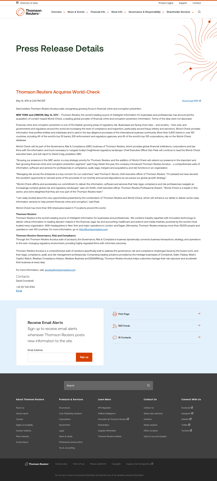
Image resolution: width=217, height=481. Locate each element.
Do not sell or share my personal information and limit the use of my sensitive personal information (99, 475)
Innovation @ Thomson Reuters (112, 419)
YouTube (185, 430)
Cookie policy (61, 464)
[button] (58, 12)
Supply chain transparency (138, 464)
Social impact (22, 442)
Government (64, 425)
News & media (65, 436)
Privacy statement (98, 464)
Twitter (184, 425)
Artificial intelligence (107, 413)
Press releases (22, 436)
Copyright (116, 464)
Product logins (166, 3)
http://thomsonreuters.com (93, 229)
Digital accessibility (24, 425)
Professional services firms (70, 442)
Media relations (150, 425)
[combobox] (104, 385)
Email (19, 290)
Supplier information (107, 430)
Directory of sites (29, 3)
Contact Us (149, 408)
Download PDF (190, 101)
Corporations (65, 419)
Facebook (185, 408)
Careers (19, 419)
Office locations (151, 430)
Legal (61, 430)
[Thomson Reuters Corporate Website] (37, 464)
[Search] (199, 11)
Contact (197, 3)
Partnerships (103, 425)
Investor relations (23, 430)
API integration (104, 408)
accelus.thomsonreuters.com (60, 270)
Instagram (185, 413)
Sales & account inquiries (155, 436)
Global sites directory (153, 413)
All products (64, 408)
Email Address (35, 350)
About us (20, 408)
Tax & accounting (67, 448)
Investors (148, 419)
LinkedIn (185, 419)
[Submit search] (148, 385)
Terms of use (79, 464)
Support (183, 3)
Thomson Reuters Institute (109, 436)
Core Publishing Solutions (70, 413)
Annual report (22, 413)
